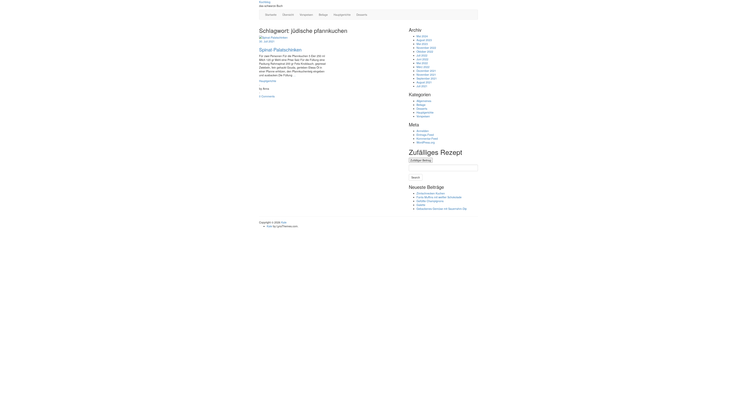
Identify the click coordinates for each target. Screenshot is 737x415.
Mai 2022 (422, 63)
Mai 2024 (422, 36)
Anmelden (422, 131)
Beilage (323, 15)
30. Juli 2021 (267, 41)
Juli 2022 (421, 55)
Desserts (361, 15)
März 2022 (423, 67)
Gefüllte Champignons (430, 201)
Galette (420, 205)
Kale (284, 222)
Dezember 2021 (426, 71)
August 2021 (424, 82)
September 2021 (426, 78)
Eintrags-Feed (425, 135)
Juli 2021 (421, 86)
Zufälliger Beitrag (420, 160)
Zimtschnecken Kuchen (430, 193)
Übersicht (288, 15)
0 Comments (267, 96)
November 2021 (426, 74)
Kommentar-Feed (427, 138)
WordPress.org (425, 142)
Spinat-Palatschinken (280, 49)
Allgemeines (423, 101)
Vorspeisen (306, 15)
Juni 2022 (422, 59)
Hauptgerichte (342, 15)
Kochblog (264, 2)
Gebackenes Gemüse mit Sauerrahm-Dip (441, 209)
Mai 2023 (422, 44)
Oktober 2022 (424, 51)
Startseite (271, 15)
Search (415, 177)
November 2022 (426, 48)
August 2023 (424, 40)
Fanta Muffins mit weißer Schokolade (439, 197)
